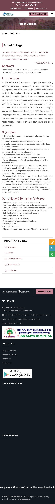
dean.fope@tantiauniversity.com (28, 2)
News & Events (14, 265)
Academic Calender (9, 355)
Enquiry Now (43, 292)
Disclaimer (12, 499)
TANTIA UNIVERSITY (39, 14)
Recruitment (7, 363)
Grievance (17, 8)
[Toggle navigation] (52, 14)
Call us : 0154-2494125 (27, 5)
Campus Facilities (15, 259)
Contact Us (42, 8)
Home (4, 33)
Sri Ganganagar (24, 499)
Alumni (30, 8)
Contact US (6, 359)
